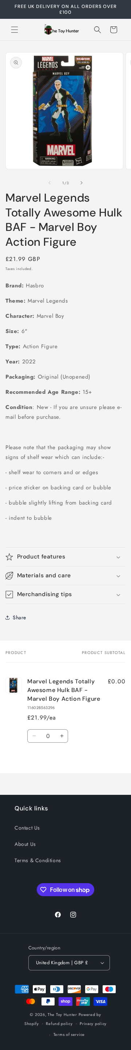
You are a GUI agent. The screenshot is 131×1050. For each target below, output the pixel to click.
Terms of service (69, 1034)
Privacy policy (93, 1023)
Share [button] (19, 617)
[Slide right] (82, 183)
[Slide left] (49, 183)
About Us (25, 844)
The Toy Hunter (62, 1014)
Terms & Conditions (38, 860)
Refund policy (59, 1023)
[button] (15, 30)
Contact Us (27, 827)
